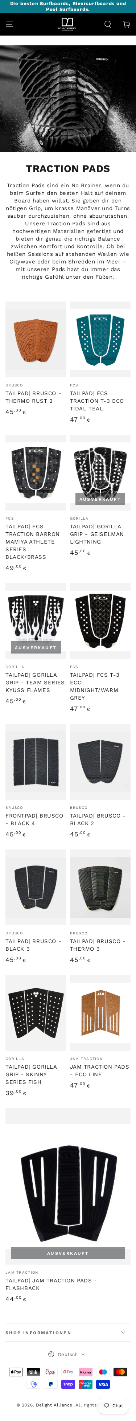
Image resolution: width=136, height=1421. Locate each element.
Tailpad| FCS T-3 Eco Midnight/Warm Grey (95, 686)
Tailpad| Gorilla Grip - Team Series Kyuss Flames (35, 682)
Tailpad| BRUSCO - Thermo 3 (98, 945)
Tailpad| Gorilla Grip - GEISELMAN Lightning (97, 534)
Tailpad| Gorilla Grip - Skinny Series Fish (31, 1074)
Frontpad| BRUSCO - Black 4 (34, 819)
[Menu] (9, 24)
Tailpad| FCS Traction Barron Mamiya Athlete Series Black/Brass (32, 541)
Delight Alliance (54, 1405)
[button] (107, 24)
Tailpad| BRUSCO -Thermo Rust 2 (33, 397)
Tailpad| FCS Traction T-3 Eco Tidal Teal (97, 401)
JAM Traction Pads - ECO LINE (99, 1071)
